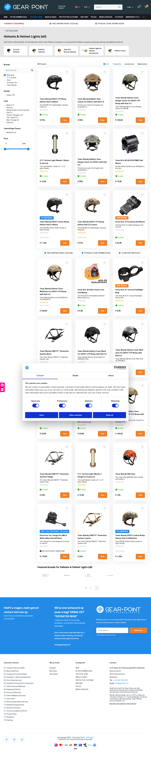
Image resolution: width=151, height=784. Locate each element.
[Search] (119, 7)
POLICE (93, 17)
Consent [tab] (40, 376)
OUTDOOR (119, 17)
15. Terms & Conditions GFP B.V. (15, 711)
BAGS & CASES (50, 17)
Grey (9, 113)
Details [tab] (75, 376)
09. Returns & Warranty (12, 692)
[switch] (62, 405)
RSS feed (89, 737)
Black (10, 105)
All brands (10, 75)
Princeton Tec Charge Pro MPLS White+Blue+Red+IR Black (53, 537)
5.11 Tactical (11, 78)
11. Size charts (9, 699)
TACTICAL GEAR (36, 17)
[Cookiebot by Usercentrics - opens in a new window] (115, 367)
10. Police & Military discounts (15, 695)
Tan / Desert (12, 117)
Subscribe (138, 630)
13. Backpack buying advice (14, 705)
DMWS (82, 737)
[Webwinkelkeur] (145, 738)
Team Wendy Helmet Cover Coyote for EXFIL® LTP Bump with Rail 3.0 (129, 414)
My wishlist (54, 674)
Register (53, 668)
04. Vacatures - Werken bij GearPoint (17, 677)
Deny (42, 415)
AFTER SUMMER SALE (18, 17)
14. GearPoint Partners (12, 708)
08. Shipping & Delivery (12, 689)
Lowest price (129, 64)
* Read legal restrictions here (105, 635)
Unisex (10, 95)
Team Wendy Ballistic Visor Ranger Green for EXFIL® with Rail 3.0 (92, 162)
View (65, 120)
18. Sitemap (8, 720)
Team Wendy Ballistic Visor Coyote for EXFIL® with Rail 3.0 (91, 100)
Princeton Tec (11, 83)
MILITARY (84, 17)
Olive (9, 108)
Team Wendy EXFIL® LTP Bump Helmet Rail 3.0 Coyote (91, 223)
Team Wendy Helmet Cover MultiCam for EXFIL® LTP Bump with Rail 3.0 (53, 291)
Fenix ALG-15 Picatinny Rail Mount (130, 221)
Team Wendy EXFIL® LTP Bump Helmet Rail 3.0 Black (53, 100)
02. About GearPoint (11, 671)
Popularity (117, 64)
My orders (53, 671)
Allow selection (75, 415)
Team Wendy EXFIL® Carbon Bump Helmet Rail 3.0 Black (54, 223)
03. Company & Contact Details (15, 674)
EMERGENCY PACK (133, 17)
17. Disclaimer (9, 717)
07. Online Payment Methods (14, 686)
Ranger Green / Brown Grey (17, 110)
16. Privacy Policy (10, 714)
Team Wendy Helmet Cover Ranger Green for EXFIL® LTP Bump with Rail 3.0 (127, 100)
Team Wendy (11, 85)
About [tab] (110, 376)
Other (9, 122)
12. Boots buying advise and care (16, 702)
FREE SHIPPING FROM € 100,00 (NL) (65, 24)
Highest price (142, 64)
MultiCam (11, 132)
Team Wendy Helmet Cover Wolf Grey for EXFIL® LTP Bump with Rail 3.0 (129, 352)
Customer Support (62, 7)
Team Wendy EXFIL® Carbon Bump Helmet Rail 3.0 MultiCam (130, 537)
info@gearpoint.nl (62, 645)
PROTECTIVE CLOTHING (68, 17)
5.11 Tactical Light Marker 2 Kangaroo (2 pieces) (90, 475)
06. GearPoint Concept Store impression (19, 683)
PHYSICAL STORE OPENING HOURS (111, 24)
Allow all (109, 415)
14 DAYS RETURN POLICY (131, 253)
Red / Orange (12, 120)
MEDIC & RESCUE (105, 17)
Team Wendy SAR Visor (125, 473)
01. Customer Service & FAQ (14, 668)
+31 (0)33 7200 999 (120, 680)
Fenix (8, 80)
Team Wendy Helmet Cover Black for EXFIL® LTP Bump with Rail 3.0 (92, 352)
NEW (5, 17)
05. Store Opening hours (13, 680)
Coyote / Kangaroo (14, 115)
